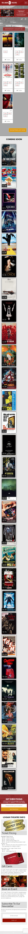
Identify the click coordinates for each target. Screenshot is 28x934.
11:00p (5, 51)
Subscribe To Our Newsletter (11, 905)
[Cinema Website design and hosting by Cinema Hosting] (14, 932)
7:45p (9, 82)
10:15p (5, 85)
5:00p (5, 82)
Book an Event (9, 889)
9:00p (17, 85)
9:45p (17, 54)
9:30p (5, 115)
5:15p (17, 51)
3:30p (5, 113)
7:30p (21, 51)
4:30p (17, 82)
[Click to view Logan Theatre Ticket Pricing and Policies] (14, 825)
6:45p (21, 82)
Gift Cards (7, 866)
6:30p (9, 113)
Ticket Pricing (9, 833)
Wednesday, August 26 (14, 29)
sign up (14, 920)
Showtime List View (17, 130)
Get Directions (14, 809)
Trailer (8, 59)
